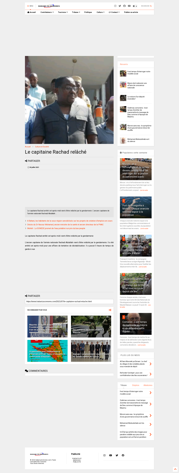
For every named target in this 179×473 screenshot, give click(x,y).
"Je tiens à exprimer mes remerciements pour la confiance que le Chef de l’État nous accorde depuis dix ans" (135, 285)
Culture (100, 12)
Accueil (32, 12)
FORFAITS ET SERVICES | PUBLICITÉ (77, 460)
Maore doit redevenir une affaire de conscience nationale (137, 85)
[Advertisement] (89, 35)
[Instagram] (115, 6)
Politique (88, 12)
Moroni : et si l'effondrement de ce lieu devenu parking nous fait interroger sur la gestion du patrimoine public (135, 170)
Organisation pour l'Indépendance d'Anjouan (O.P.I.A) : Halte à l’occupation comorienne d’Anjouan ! (47, 354)
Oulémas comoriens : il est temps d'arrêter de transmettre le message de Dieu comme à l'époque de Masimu (137, 112)
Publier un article (131, 12)
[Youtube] (129, 6)
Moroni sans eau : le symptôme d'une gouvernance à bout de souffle (139, 128)
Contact (114, 12)
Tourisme (62, 12)
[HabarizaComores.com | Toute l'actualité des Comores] (49, 7)
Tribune (75, 12)
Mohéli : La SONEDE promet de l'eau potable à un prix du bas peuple (56, 228)
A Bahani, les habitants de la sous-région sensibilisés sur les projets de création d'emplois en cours (69, 221)
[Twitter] (120, 6)
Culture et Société (42, 147)
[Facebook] (124, 6)
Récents (124, 64)
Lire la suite (144, 190)
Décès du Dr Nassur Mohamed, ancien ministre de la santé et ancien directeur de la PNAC (65, 224)
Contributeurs (46, 12)
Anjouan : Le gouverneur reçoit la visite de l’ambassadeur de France (91, 355)
